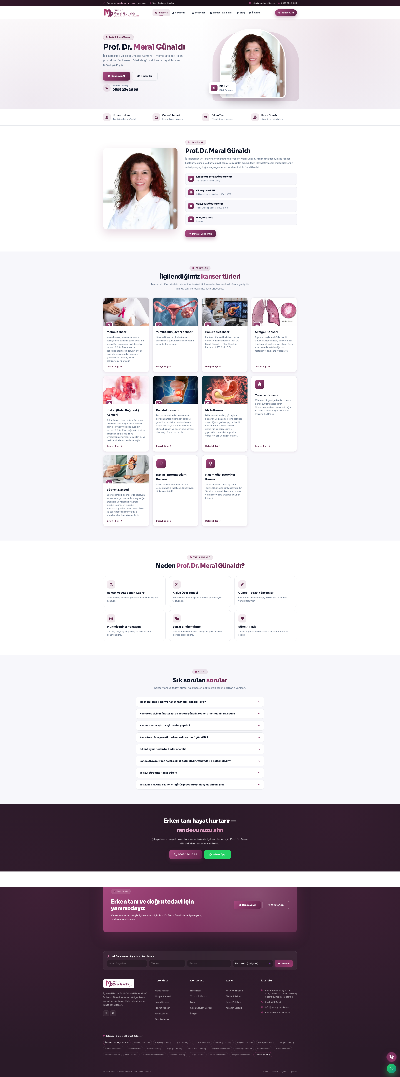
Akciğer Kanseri (163, 996)
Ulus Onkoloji (131, 1055)
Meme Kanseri (162, 990)
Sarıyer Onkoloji (287, 1042)
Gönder (286, 963)
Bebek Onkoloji (283, 1048)
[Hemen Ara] (391, 1057)
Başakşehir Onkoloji (221, 1048)
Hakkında (180, 12)
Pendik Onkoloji (154, 1048)
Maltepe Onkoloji (266, 1042)
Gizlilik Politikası (233, 996)
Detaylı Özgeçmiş (202, 233)
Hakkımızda (196, 990)
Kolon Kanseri (162, 1002)
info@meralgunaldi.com (263, 3)
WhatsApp (219, 854)
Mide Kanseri (161, 1013)
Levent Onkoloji (112, 1055)
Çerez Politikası (233, 1002)
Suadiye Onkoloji (177, 1055)
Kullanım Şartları (234, 1008)
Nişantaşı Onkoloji (243, 1048)
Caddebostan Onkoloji (153, 1055)
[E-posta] (113, 1013)
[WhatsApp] (106, 1013)
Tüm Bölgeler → (262, 1055)
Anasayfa (163, 12)
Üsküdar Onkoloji (202, 1042)
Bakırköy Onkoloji (223, 1042)
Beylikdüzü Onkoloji (197, 1048)
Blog (242, 12)
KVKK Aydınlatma (234, 990)
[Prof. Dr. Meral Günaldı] (121, 13)
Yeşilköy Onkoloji (218, 1055)
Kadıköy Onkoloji (142, 1042)
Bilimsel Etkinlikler (222, 12)
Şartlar (294, 1071)
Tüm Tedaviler (162, 1019)
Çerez (284, 1071)
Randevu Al (118, 75)
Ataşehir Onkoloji (245, 1042)
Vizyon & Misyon (198, 996)
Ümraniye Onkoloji (113, 1048)
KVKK (266, 1071)
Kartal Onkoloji (134, 1048)
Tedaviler (200, 12)
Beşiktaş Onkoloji (163, 1042)
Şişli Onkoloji (182, 1042)
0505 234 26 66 (289, 3)
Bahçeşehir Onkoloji (241, 1055)
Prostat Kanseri (162, 1008)
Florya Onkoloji (198, 1055)
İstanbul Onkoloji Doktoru (116, 1042)
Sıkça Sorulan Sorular (201, 1008)
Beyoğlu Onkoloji (174, 1048)
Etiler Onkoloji (263, 1048)
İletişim (256, 12)
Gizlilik (275, 1071)
